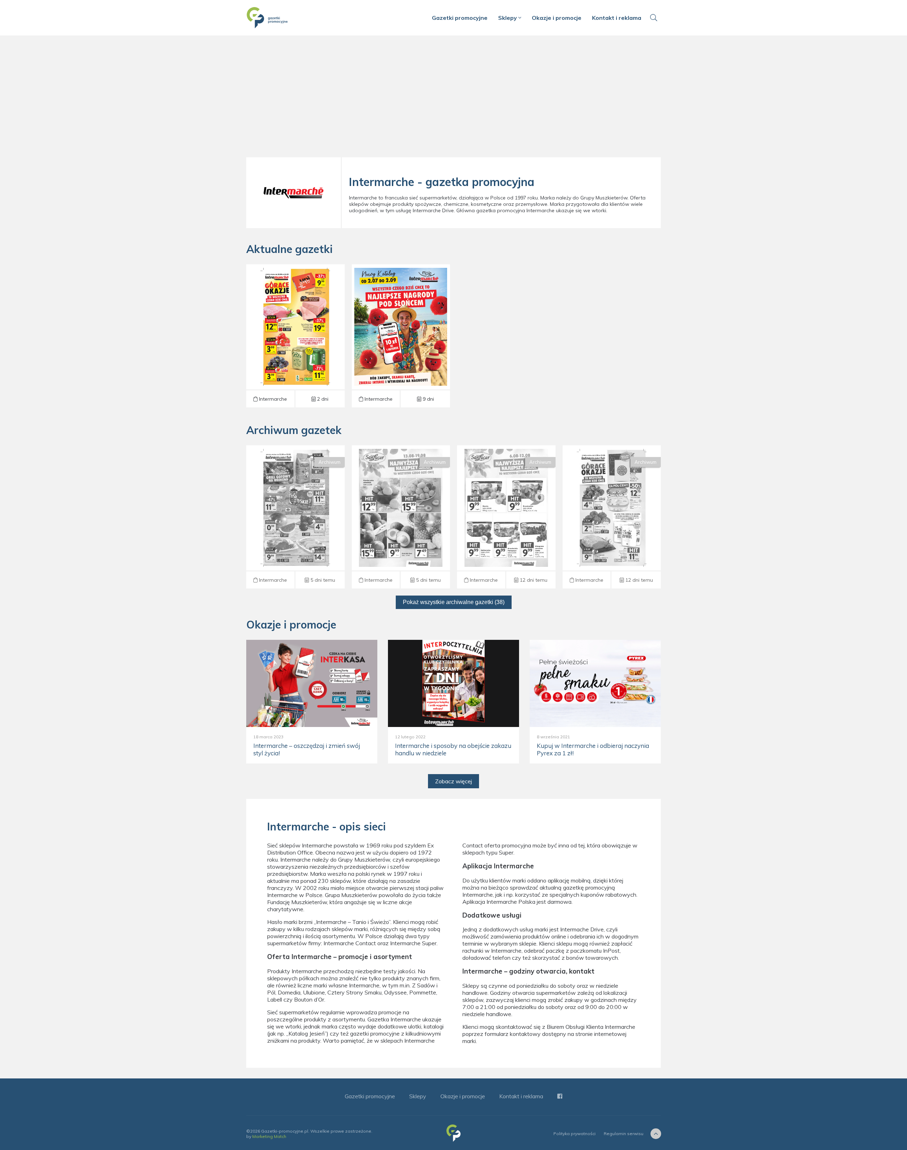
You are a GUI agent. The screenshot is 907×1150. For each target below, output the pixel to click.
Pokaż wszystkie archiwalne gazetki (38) (454, 602)
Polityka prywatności (574, 1133)
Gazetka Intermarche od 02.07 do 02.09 (401, 336)
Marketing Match (269, 1136)
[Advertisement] (453, 99)
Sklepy (508, 17)
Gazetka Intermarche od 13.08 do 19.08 (295, 517)
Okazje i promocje (556, 17)
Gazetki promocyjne (460, 17)
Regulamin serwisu (623, 1133)
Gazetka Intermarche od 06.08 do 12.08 (506, 517)
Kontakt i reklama (616, 17)
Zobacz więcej (453, 781)
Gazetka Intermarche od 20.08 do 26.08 (295, 336)
